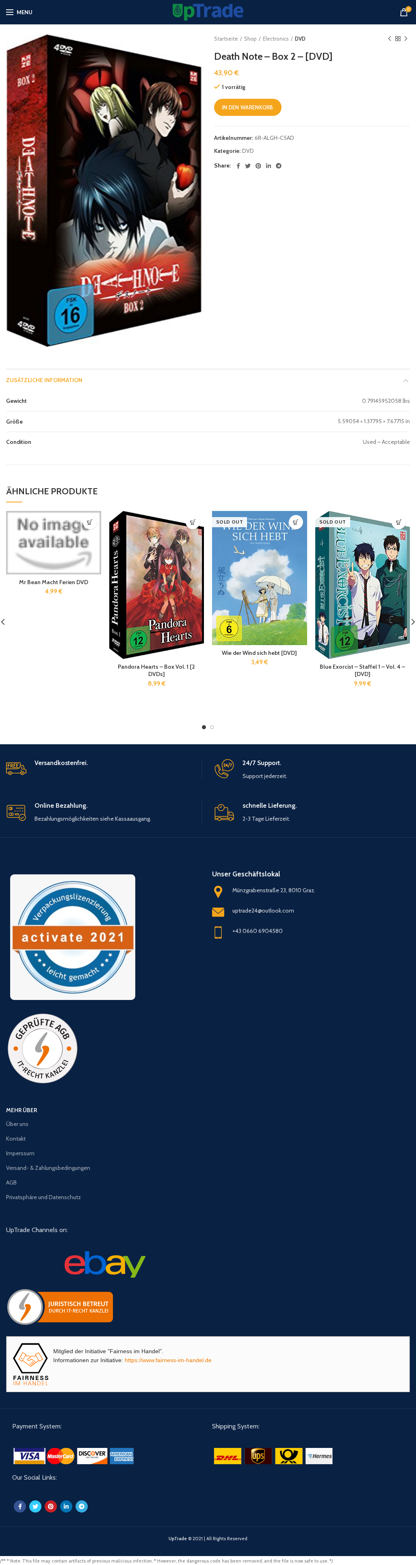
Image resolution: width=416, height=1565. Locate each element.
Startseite (226, 38)
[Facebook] (238, 166)
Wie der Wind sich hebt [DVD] (259, 652)
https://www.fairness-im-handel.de (168, 1360)
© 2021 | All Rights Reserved (208, 1538)
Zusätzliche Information (44, 380)
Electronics (276, 38)
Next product (406, 39)
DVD (300, 38)
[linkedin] (268, 166)
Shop (250, 38)
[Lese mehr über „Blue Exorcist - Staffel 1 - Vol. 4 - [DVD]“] (399, 522)
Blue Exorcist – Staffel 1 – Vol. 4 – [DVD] (362, 670)
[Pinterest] (258, 166)
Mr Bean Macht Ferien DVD (53, 582)
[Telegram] (278, 166)
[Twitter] (248, 166)
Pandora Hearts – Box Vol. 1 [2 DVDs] (156, 670)
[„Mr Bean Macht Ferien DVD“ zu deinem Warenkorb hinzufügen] (90, 522)
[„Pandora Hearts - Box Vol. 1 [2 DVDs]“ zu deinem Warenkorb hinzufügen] (193, 522)
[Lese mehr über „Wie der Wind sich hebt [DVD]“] (296, 522)
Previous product (390, 39)
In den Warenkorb (247, 107)
